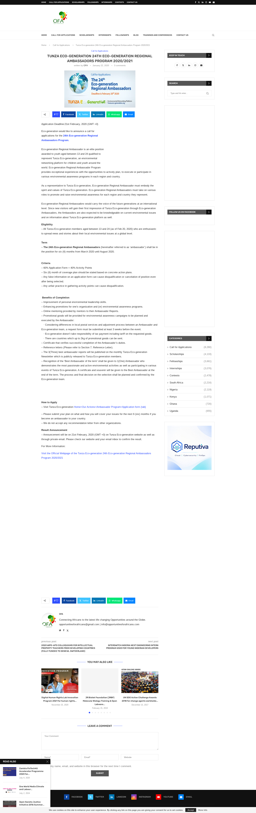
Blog (136, 35)
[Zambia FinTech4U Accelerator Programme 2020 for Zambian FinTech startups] (9, 771)
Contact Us (132, 2)
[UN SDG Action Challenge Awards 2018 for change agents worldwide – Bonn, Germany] (139, 680)
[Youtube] (210, 2)
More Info (202, 810)
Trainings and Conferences (157, 35)
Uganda (191, 411)
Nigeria (191, 389)
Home (43, 2)
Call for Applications (59, 2)
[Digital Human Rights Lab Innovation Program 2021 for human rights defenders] (59, 680)
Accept (191, 810)
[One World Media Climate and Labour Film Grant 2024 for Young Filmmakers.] (9, 789)
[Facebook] (195, 2)
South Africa (191, 382)
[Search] (213, 35)
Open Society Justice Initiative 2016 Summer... (31, 803)
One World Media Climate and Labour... (31, 788)
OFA (86, 65)
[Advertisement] (161, 17)
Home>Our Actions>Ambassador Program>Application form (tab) (110, 407)
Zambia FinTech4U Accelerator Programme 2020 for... (31, 771)
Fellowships (93, 2)
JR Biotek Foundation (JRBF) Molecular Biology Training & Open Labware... (100, 700)
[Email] (214, 2)
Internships (106, 2)
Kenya (191, 396)
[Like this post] (57, 114)
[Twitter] (199, 2)
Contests (119, 2)
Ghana (191, 403)
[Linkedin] (202, 2)
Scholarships (78, 2)
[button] (45, 690)
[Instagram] (206, 2)
